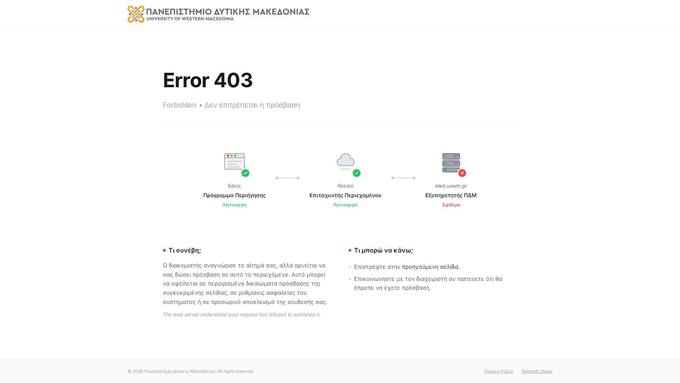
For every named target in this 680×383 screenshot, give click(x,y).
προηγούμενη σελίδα (430, 266)
